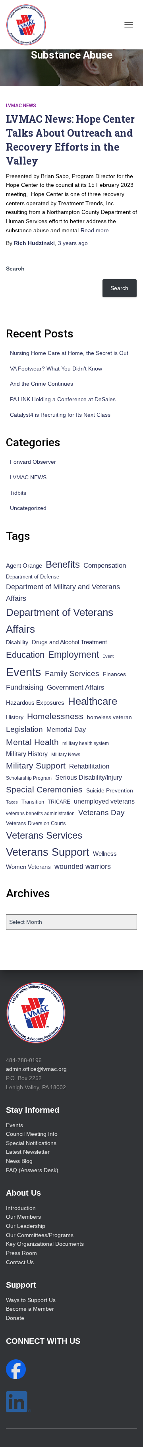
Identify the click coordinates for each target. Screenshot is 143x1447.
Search (15, 268)
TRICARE (59, 802)
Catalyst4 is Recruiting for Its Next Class (60, 415)
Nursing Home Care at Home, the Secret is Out (69, 353)
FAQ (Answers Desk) (32, 1170)
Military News (65, 754)
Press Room (21, 1253)
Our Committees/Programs (39, 1235)
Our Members (23, 1217)
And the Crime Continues (41, 383)
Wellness (105, 853)
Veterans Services (44, 835)
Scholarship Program (29, 778)
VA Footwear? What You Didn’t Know (56, 368)
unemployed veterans (104, 801)
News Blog (19, 1161)
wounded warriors (82, 867)
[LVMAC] (29, 24)
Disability (17, 642)
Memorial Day (66, 729)
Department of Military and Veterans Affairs (63, 592)
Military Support (36, 765)
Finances (114, 674)
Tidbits (18, 493)
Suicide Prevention (109, 791)
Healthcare (92, 701)
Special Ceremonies (44, 789)
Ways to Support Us (31, 1300)
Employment (73, 654)
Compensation (104, 565)
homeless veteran (109, 717)
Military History (27, 754)
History (14, 717)
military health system (85, 743)
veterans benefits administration (40, 813)
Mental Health (32, 742)
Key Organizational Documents (45, 1244)
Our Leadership (25, 1226)
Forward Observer (33, 462)
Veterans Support (47, 852)
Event (108, 656)
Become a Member (30, 1309)
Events (23, 671)
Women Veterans (28, 867)
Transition (32, 802)
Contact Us (20, 1262)
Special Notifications (31, 1143)
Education (25, 655)
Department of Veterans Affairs (59, 621)
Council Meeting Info (32, 1134)
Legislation (24, 729)
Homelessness (55, 716)
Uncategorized (28, 508)
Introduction (21, 1208)
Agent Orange (24, 566)
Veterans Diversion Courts (36, 823)
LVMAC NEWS (21, 105)
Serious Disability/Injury (88, 777)
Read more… (97, 230)
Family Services (72, 673)
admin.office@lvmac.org (36, 1069)
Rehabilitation (89, 766)
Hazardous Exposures (35, 703)
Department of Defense (32, 577)
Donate (15, 1318)
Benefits (63, 564)
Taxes (12, 802)
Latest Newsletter (28, 1152)
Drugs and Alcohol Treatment (69, 642)
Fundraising (24, 687)
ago (73, 243)
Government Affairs (75, 687)
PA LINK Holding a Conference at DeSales (63, 399)
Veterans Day (101, 812)
